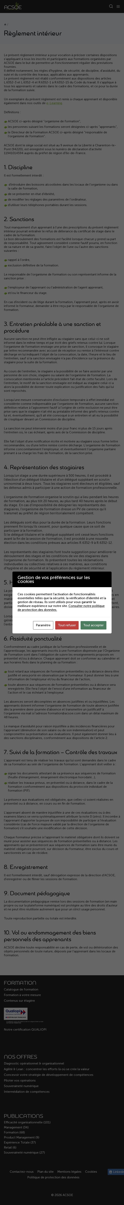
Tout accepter (93, 625)
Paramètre (43, 625)
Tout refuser (67, 625)
